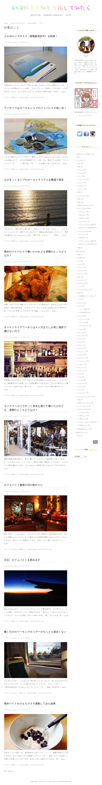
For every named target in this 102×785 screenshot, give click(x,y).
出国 (79, 166)
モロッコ (80, 332)
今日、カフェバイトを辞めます (22, 560)
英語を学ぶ (82, 215)
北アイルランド (84, 325)
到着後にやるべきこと (84, 205)
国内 (79, 435)
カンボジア (81, 270)
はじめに (80, 160)
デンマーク (81, 354)
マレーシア (81, 273)
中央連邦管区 (83, 312)
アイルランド (82, 351)
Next (11, 771)
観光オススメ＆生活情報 (86, 227)
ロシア (80, 306)
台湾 (79, 277)
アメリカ (80, 386)
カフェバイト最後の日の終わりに (23, 485)
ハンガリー (81, 364)
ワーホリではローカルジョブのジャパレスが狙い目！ (35, 108)
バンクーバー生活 (83, 231)
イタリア (80, 182)
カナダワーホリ (80, 195)
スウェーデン (82, 358)
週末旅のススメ (80, 432)
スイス (80, 377)
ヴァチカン (81, 185)
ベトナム (80, 267)
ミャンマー (81, 280)
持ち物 (80, 257)
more (64, 91)
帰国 (79, 192)
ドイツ (80, 176)
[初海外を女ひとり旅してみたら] (51, 8)
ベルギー (80, 173)
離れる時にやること (84, 429)
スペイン (80, 189)
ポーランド (81, 370)
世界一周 (78, 251)
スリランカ (81, 283)
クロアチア (81, 383)
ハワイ (80, 389)
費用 (79, 199)
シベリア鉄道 (83, 309)
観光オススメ (83, 425)
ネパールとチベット (84, 289)
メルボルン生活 (31, 23)
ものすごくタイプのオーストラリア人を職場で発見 (34, 179)
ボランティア (83, 221)
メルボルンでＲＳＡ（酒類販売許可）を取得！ (31, 36)
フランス (80, 170)
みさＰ (15, 42)
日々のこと (14, 549)
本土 (80, 299)
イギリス (80, 316)
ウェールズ (82, 322)
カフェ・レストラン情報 (86, 224)
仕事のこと (14, 97)
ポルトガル (81, 335)
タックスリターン (83, 406)
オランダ (80, 348)
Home (6, 23)
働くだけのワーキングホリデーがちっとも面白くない (35, 631)
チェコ (80, 373)
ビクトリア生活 (82, 208)
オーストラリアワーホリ (17, 23)
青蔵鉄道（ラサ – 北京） (86, 296)
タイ (79, 261)
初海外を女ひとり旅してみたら (48, 781)
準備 (79, 163)
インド (80, 286)
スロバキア (81, 367)
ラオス (80, 264)
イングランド (83, 319)
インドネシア (82, 393)
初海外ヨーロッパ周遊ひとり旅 (85, 154)
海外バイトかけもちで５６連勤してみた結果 (30, 703)
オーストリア (82, 179)
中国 (79, 292)
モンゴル (80, 302)
